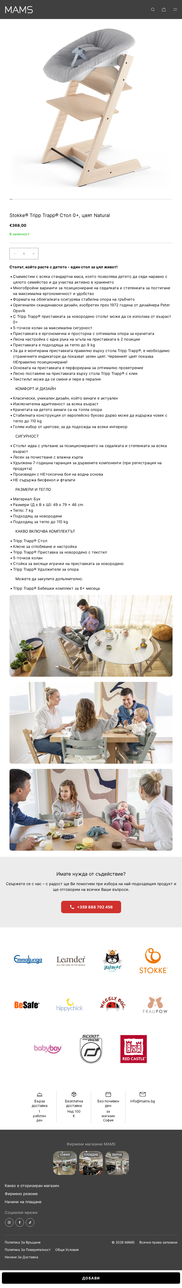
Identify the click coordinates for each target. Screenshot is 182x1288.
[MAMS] (19, 9)
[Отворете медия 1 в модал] (91, 110)
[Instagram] (9, 1222)
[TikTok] (30, 1222)
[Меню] (172, 9)
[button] (153, 9)
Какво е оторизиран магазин (32, 1185)
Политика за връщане (23, 1242)
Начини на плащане (23, 1201)
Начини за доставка (21, 1257)
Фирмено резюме (21, 1193)
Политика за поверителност (27, 1250)
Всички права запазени (158, 1242)
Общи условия (67, 1250)
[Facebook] (19, 1222)
